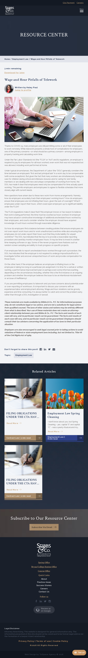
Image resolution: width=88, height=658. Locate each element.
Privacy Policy (26, 641)
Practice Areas (44, 582)
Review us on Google (46, 609)
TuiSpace (44, 654)
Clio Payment (69, 3)
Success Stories (44, 585)
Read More (12, 423)
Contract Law (12, 438)
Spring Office (44, 562)
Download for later (14, 73)
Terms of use (43, 641)
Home (7, 59)
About (44, 579)
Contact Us (44, 592)
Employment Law (20, 59)
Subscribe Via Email (42, 527)
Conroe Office (44, 571)
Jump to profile (23, 90)
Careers (80, 3)
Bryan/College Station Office (44, 566)
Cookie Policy (60, 641)
